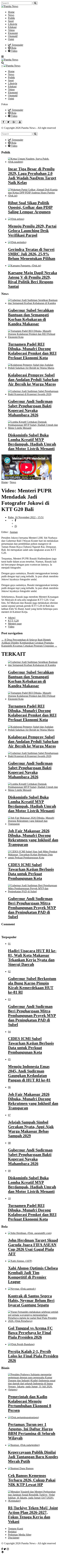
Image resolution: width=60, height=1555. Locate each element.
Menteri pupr (15, 623)
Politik (11, 18)
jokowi (11, 617)
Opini (11, 39)
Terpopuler (17, 44)
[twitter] (16, 523)
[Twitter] (5, 1549)
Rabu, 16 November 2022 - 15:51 (26, 517)
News (11, 15)
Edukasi (12, 27)
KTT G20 (13, 620)
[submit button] (35, 3)
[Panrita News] (9, 6)
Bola (13, 47)
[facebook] (15, 520)
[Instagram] (8, 1549)
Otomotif (13, 36)
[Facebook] (2, 1549)
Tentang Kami (15, 1528)
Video (13, 50)
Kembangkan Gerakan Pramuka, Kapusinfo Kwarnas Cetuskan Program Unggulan (29, 644)
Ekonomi (13, 33)
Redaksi (12, 1531)
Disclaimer (13, 1537)
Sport (11, 21)
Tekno (11, 30)
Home (11, 12)
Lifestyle (12, 24)
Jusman (14, 532)
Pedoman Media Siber (19, 1534)
